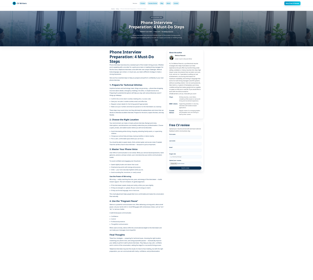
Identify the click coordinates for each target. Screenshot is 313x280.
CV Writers (22, 3)
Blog (162, 3)
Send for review (185, 168)
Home (113, 9)
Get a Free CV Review (292, 3)
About (168, 3)
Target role (172, 154)
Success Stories (152, 3)
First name (172, 134)
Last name (172, 141)
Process (143, 3)
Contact (176, 3)
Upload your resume (175, 160)
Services (135, 3)
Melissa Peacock (168, 31)
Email (170, 147)
